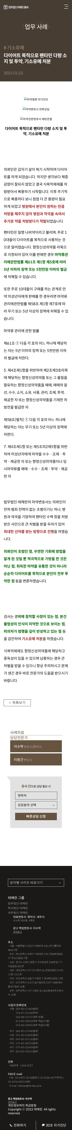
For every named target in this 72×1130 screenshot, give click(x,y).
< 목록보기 (17, 702)
